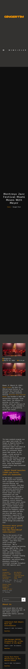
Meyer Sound (6, 387)
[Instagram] (15, 50)
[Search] (23, 600)
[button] (3, 50)
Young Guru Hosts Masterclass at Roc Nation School (12, 658)
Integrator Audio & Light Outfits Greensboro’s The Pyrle (6, 575)
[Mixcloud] (17, 50)
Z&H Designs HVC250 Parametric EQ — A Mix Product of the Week (13, 641)
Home (9, 207)
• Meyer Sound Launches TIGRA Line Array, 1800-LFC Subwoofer (14, 472)
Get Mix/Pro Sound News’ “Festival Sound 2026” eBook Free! (19, 575)
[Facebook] (9, 50)
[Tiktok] (23, 50)
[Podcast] (25, 50)
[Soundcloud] (21, 50)
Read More (7, 631)
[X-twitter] (11, 50)
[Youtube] (13, 50)
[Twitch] (19, 50)
